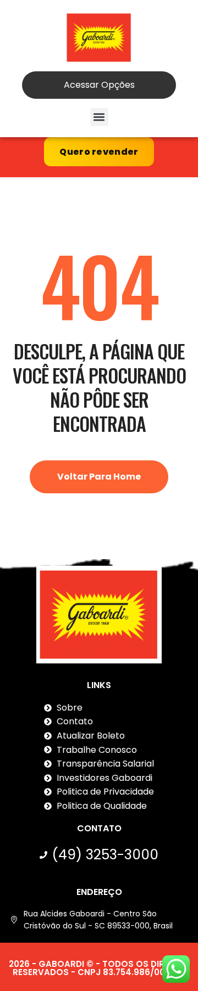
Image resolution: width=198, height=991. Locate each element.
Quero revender (98, 151)
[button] (99, 117)
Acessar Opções (99, 84)
